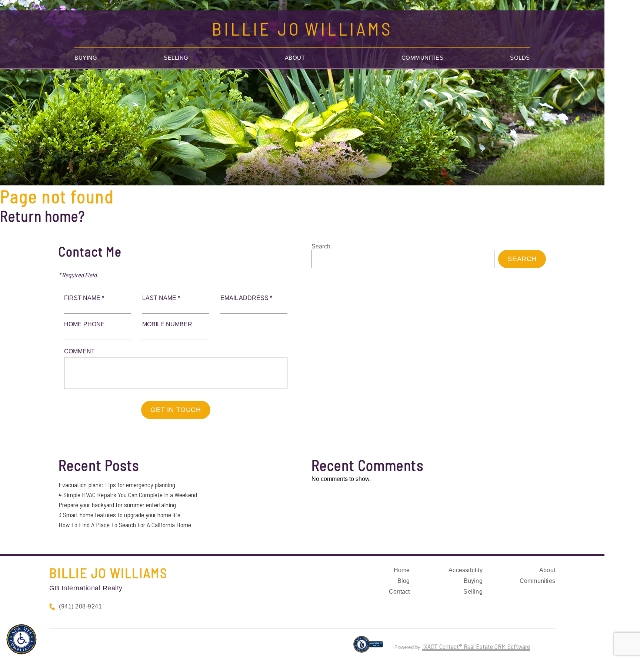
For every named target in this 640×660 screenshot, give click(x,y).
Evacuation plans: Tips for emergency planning (117, 485)
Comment (79, 351)
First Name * (84, 298)
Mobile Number (167, 324)
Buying (85, 58)
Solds (520, 58)
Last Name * (161, 298)
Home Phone (84, 324)
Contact (399, 591)
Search (320, 246)
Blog (403, 581)
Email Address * (246, 298)
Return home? (42, 216)
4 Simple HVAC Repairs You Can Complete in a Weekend (128, 495)
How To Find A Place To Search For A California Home (125, 525)
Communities (422, 58)
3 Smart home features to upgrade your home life (119, 515)
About (295, 58)
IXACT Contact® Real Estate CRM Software (476, 646)
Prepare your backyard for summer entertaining (117, 505)
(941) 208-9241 (80, 606)
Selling (176, 58)
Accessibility (466, 570)
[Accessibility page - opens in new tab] (368, 647)
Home (402, 570)
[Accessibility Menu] (21, 639)
